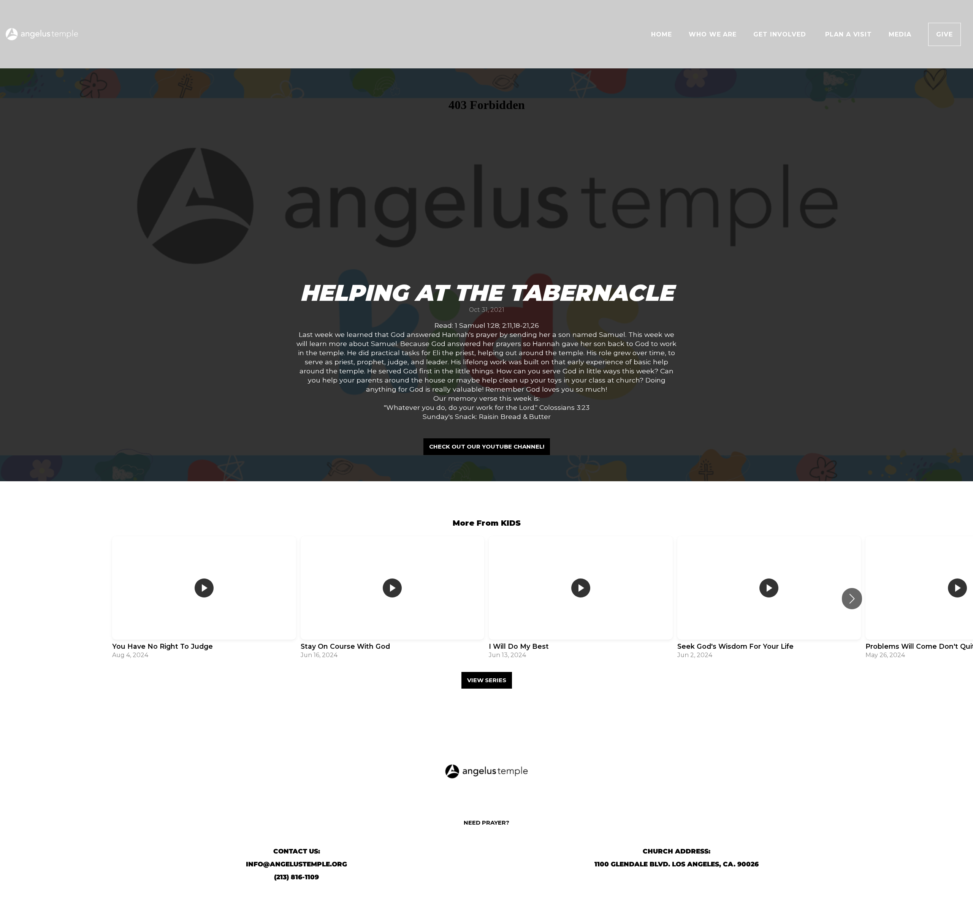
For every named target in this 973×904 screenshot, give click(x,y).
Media (900, 34)
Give (944, 34)
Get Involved (780, 34)
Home (661, 34)
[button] (852, 598)
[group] (204, 598)
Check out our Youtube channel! (486, 446)
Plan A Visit (848, 34)
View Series (486, 680)
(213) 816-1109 (296, 877)
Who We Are (713, 34)
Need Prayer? (486, 822)
